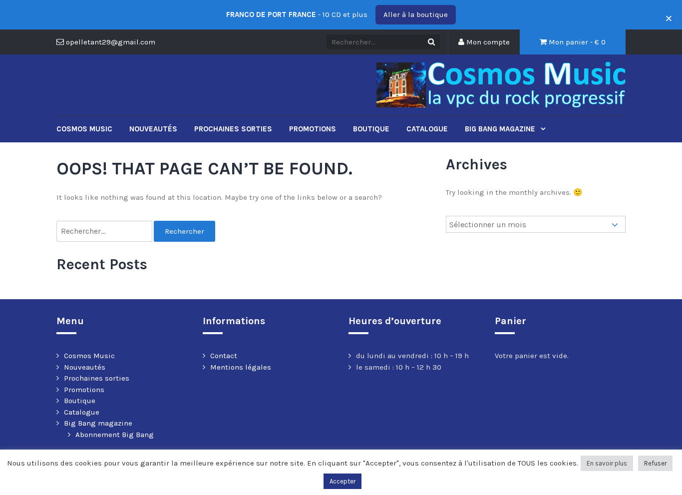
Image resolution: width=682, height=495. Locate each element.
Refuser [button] (655, 463)
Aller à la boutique (415, 14)
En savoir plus (607, 463)
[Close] (666, 14)
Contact (223, 355)
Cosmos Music (84, 128)
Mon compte (487, 41)
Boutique (371, 128)
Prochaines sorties (233, 128)
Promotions (312, 128)
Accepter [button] (342, 481)
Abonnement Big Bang (114, 434)
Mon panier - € (576, 41)
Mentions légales (240, 367)
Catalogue (427, 128)
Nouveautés (153, 128)
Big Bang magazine (501, 128)
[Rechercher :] (105, 231)
